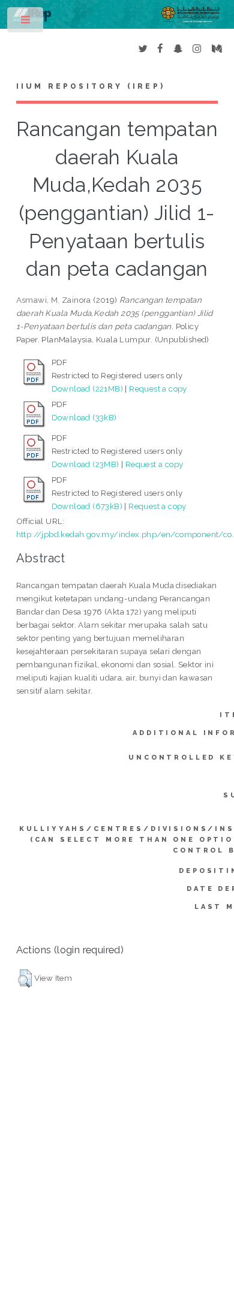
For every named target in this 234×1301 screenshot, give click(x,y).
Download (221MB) (87, 388)
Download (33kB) (84, 417)
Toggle (26, 22)
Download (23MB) (85, 464)
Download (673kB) (87, 506)
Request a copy (158, 388)
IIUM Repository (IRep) (90, 86)
